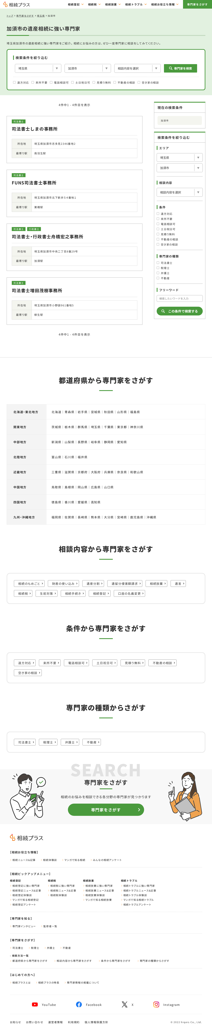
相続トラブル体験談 (135, 895)
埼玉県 (41, 15)
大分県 (109, 517)
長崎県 (82, 517)
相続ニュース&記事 (24, 860)
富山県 (56, 457)
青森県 (69, 412)
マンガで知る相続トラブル (138, 899)
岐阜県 (96, 442)
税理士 (165, 268)
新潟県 (56, 442)
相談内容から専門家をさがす (74, 960)
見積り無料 (104, 82)
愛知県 (122, 442)
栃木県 (69, 427)
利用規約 (74, 1022)
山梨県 (69, 442)
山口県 (109, 487)
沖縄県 (151, 517)
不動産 (165, 278)
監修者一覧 (50, 926)
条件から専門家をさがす (116, 960)
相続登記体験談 (22, 895)
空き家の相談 (150, 82)
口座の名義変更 (129, 593)
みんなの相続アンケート (107, 860)
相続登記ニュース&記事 (26, 890)
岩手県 (82, 412)
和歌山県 (136, 472)
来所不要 (41, 82)
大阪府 (96, 472)
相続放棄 (111, 4)
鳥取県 (56, 487)
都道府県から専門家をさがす (30, 960)
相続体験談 (50, 860)
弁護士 (165, 273)
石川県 (69, 457)
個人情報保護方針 (96, 1022)
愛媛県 (82, 502)
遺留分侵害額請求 (125, 583)
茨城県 (56, 427)
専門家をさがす (197, 4)
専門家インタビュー (24, 926)
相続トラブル (134, 4)
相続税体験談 (58, 895)
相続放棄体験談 (95, 895)
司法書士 (167, 262)
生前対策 (46, 593)
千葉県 (109, 427)
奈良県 (122, 472)
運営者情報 (55, 1022)
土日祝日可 (82, 82)
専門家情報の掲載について (83, 982)
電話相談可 (61, 82)
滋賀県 (69, 472)
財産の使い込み (63, 583)
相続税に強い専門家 (62, 885)
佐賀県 (69, 517)
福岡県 (56, 517)
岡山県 (82, 487)
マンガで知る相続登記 (25, 899)
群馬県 (82, 427)
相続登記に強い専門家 (26, 885)
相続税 (92, 4)
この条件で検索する (183, 311)
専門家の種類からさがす (154, 960)
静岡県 (109, 442)
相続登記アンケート (24, 904)
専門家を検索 (183, 68)
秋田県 (109, 412)
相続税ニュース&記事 (63, 890)
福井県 (82, 457)
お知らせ (15, 1022)
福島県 (135, 412)
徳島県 (56, 502)
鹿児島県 (136, 517)
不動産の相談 (126, 82)
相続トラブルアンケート (137, 904)
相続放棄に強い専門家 (99, 885)
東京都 (122, 427)
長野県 (82, 442)
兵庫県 (109, 472)
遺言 (178, 583)
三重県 (56, 472)
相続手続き (73, 593)
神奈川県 (136, 427)
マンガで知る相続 (74, 860)
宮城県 (96, 412)
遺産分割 (93, 583)
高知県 (96, 502)
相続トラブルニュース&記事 (139, 890)
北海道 (56, 412)
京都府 (82, 472)
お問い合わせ (34, 1022)
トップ (10, 15)
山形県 (122, 412)
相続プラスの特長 (48, 982)
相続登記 (74, 4)
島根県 (69, 487)
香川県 (69, 502)
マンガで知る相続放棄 (98, 899)
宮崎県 (122, 517)
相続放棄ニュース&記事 (99, 890)
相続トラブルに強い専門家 (139, 885)
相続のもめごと (29, 583)
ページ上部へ (202, 1021)
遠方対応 (23, 82)
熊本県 (96, 517)
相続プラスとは (21, 982)
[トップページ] (16, 5)
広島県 (96, 487)
